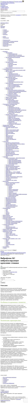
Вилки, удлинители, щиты (12, 167)
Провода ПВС (9, 174)
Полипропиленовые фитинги (12, 148)
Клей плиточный (9, 83)
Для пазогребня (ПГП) (13, 100)
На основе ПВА (11, 79)
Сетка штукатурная (10, 244)
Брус (7, 210)
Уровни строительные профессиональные (17, 194)
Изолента (8, 170)
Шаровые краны (9, 155)
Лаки (7, 134)
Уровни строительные (11, 204)
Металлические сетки (8, 216)
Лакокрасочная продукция (9, 126)
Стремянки (8, 203)
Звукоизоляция (9, 52)
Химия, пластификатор (11, 139)
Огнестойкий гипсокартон (14, 112)
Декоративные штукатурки (12, 94)
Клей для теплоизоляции (13, 102)
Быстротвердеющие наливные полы (16, 90)
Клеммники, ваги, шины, (11, 180)
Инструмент (6, 181)
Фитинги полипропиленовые (12, 154)
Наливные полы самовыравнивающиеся (17, 91)
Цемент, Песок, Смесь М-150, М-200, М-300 (15, 70)
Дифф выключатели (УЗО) (12, 169)
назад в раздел (4, 375)
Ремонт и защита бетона (11, 97)
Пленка (10, 58)
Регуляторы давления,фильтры (12, 142)
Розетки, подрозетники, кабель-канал (14, 176)
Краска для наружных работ (12, 131)
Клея (7, 128)
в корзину (3, 282)
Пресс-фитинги (9, 149)
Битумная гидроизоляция (11, 62)
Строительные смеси (7, 69)
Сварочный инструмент (11, 200)
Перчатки (8, 242)
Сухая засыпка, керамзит (11, 98)
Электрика (5, 156)
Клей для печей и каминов (14, 86)
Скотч (7, 245)
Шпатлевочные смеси (10, 77)
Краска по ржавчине (10, 133)
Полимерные (11, 80)
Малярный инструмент (11, 198)
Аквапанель (11, 106)
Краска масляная (9, 132)
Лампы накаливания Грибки (14, 160)
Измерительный (9, 184)
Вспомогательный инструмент (12, 182)
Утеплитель (11, 60)
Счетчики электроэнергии (11, 177)
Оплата (4, 33)
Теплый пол (8, 179)
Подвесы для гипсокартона (14, 119)
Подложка (10, 59)
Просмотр (3, 26)
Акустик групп (13, 271)
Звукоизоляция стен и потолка (15, 55)
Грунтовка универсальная (11, 223)
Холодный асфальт (7, 217)
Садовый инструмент (10, 207)
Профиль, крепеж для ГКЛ (12, 114)
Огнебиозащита (9, 138)
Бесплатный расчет (7, 2)
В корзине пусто (4, 6)
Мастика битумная (12, 64)
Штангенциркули (12, 196)
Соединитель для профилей (14, 124)
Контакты (5, 34)
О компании (6, 31)
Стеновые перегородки (8, 224)
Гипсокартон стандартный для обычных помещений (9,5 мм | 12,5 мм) (17, 110)
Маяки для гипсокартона (13, 118)
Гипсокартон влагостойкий (14, 108)
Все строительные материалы (9, 377)
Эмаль (7, 140)
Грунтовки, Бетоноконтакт (9, 218)
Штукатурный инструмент (12, 205)
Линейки (10, 187)
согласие (22, 386)
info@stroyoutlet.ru (5, 22)
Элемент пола (11, 113)
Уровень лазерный (12, 193)
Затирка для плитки (10, 87)
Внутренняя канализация (11, 145)
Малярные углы (11, 117)
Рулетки (10, 186)
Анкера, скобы (9, 232)
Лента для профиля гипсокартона (15, 115)
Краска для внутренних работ (12, 129)
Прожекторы (8, 175)
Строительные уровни (13, 195)
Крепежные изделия (7, 231)
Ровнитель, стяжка (12, 93)
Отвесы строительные (13, 189)
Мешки (7, 239)
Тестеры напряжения (13, 190)
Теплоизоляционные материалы (13, 57)
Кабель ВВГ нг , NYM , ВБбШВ (13, 171)
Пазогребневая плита (10, 226)
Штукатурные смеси (10, 71)
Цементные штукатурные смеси (15, 76)
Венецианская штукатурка (14, 95)
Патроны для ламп (10, 164)
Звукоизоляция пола (12, 53)
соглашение (18, 14)
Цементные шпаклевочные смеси (15, 81)
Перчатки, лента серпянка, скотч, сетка (12, 238)
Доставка (3, 27)
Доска (7, 211)
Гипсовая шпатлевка (12, 78)
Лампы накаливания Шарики (14, 162)
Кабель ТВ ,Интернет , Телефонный (14, 173)
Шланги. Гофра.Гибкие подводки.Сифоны (15, 143)
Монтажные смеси (10, 99)
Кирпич (7, 225)
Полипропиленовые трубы (12, 147)
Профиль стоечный (12, 122)
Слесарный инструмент (11, 201)
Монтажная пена (9, 135)
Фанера (7, 214)
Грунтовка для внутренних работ (13, 222)
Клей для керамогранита (13, 85)
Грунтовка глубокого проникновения (14, 221)
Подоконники (6, 246)
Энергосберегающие (13, 163)
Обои (7, 240)
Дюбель (7, 236)
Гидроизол (10, 63)
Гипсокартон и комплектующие (10, 104)
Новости (5, 378)
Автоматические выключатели (12, 166)
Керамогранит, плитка (8, 125)
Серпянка (8, 243)
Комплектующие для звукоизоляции (16, 56)
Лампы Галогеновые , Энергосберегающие (15, 157)
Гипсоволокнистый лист (13, 107)
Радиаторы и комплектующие (12, 150)
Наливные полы (9, 88)
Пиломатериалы (6, 208)
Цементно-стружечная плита (9, 230)
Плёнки (5, 248)
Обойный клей (9, 136)
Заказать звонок (18, 1)
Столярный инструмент (11, 202)
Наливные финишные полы (14, 92)
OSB (7, 209)
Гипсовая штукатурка (13, 73)
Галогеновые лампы (12, 159)
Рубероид (10, 66)
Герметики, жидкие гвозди (12, 127)
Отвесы (10, 188)
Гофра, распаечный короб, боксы (13, 168)
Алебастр (10, 72)
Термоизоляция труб (10, 153)
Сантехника (5, 141)
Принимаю (3, 401)
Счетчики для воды (10, 152)
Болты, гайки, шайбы (10, 233)
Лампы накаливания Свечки (14, 161)
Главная (5, 29)
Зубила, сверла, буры (10, 183)
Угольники (10, 191)
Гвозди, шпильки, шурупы (12, 235)
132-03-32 (5, 7)
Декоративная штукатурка (14, 74)
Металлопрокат (6, 215)
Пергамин (10, 65)
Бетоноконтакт (9, 219)
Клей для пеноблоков (13, 101)
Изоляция (5, 51)
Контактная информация (8, 383)
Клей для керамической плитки (15, 84)
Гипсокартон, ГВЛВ (10, 105)
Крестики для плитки (10, 197)
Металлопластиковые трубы (12, 146)
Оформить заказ (4, 4)
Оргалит (8, 212)
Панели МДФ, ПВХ (7, 229)
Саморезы (8, 237)
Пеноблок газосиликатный (12, 228)
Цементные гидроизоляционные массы (14, 67)
